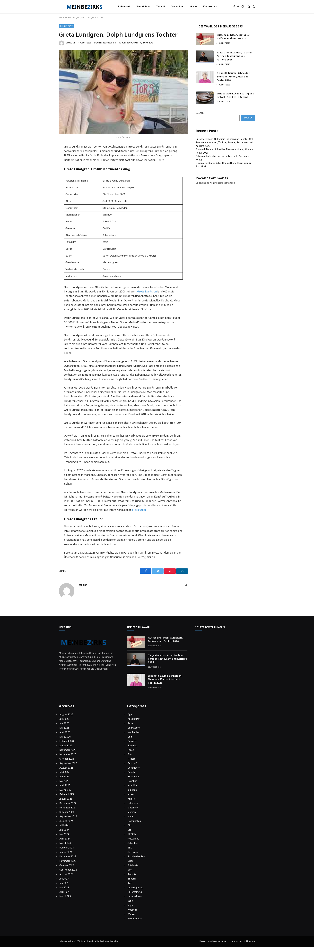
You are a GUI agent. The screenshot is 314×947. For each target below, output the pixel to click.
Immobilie (132, 785)
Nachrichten (143, 6)
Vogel (131, 905)
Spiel (130, 861)
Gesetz (131, 772)
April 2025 (64, 785)
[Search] (249, 6)
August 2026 (66, 714)
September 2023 (68, 869)
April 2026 (64, 732)
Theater (132, 878)
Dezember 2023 (67, 856)
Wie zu (194, 6)
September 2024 (68, 816)
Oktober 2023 (66, 865)
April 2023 (64, 892)
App (130, 714)
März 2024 (65, 843)
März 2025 (65, 790)
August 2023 (66, 874)
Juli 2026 (64, 719)
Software (133, 852)
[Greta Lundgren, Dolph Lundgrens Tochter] (123, 92)
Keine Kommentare (130, 43)
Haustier (132, 781)
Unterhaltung (135, 892)
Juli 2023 (64, 878)
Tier (130, 883)
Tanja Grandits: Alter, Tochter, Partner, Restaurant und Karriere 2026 (234, 56)
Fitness (131, 758)
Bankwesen (134, 727)
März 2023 (65, 896)
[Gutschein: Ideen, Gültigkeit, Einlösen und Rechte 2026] (205, 39)
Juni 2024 (64, 830)
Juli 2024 (64, 825)
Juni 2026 (64, 723)
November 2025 (67, 754)
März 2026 (65, 736)
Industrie (132, 790)
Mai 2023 (64, 887)
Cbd (130, 736)
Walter (71, 43)
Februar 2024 (66, 847)
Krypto (131, 798)
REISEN (132, 834)
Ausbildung (134, 719)
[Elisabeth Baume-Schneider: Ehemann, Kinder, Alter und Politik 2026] (205, 77)
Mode (130, 816)
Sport (130, 869)
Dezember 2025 (67, 750)
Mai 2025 (64, 781)
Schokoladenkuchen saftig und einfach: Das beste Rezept (235, 95)
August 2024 (66, 821)
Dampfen (132, 741)
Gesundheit (177, 6)
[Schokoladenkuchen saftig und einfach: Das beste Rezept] (205, 97)
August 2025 (66, 767)
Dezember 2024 (67, 803)
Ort (129, 830)
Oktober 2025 (66, 758)
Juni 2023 (64, 883)
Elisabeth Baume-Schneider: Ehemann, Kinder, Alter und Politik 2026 (233, 76)
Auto (130, 723)
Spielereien (133, 865)
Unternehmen (135, 896)
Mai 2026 (64, 727)
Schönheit (133, 843)
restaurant (133, 838)
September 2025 (68, 763)
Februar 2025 (66, 794)
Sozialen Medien (136, 856)
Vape (130, 900)
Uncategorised (135, 887)
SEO (130, 847)
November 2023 (67, 861)
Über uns (250, 941)
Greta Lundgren (147, 291)
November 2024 (67, 807)
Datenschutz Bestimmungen (213, 941)
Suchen (200, 113)
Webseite (132, 909)
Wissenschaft (135, 918)
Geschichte (134, 767)
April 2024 (64, 838)
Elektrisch (133, 745)
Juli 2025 (64, 772)
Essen (131, 750)
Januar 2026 (65, 745)
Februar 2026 (66, 741)
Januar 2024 (65, 852)
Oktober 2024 (66, 812)
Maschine (133, 807)
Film (130, 754)
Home (61, 17)
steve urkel (139, 509)
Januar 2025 (65, 798)
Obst (130, 825)
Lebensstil (124, 6)
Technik (160, 6)
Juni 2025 (64, 776)
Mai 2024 (64, 834)
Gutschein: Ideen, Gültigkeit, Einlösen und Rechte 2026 (234, 36)
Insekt (131, 794)
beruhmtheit (66, 26)
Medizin (132, 812)
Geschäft (133, 763)
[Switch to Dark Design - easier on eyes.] (253, 6)
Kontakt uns (210, 6)
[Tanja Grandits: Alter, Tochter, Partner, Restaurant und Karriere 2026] (205, 56)
